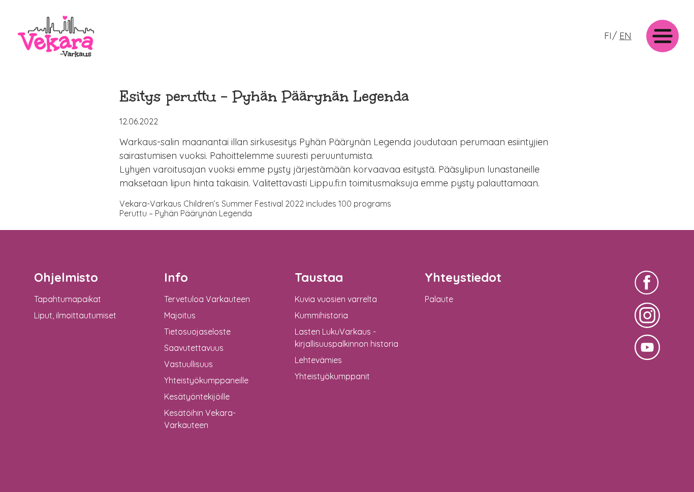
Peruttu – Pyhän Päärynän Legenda (185, 213)
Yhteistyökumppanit (332, 376)
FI (608, 36)
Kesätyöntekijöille (197, 396)
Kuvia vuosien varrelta (336, 299)
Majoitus (180, 315)
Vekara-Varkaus (46, 59)
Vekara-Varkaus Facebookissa (647, 327)
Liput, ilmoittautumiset (75, 315)
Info (176, 277)
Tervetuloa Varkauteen (207, 299)
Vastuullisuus (188, 364)
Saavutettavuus (194, 348)
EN (625, 36)
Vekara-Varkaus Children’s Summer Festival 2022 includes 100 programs (255, 204)
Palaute (439, 299)
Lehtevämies (318, 360)
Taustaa (319, 277)
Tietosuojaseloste (197, 331)
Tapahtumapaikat (67, 299)
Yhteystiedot (463, 277)
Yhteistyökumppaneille (206, 380)
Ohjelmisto (66, 277)
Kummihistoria (321, 315)
